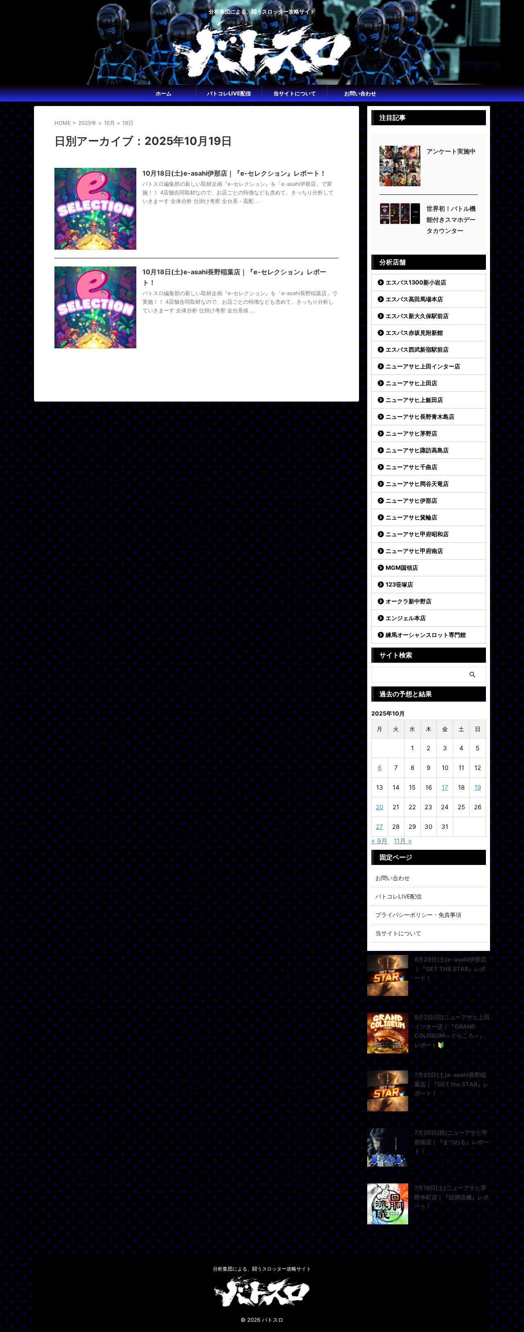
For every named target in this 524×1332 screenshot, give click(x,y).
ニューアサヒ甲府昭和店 (417, 534)
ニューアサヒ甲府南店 (414, 550)
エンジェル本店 (406, 617)
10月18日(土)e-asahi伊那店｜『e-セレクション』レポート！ (234, 173)
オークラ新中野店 (408, 601)
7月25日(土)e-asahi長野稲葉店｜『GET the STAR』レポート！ (451, 1084)
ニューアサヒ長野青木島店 (420, 416)
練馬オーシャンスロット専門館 (426, 634)
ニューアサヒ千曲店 (411, 466)
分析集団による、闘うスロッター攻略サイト (262, 1269)
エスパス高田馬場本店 (414, 299)
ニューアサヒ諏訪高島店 (417, 450)
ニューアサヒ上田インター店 (423, 366)
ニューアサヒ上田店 (411, 382)
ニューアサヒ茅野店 (411, 433)
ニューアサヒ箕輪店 (411, 517)
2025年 (87, 123)
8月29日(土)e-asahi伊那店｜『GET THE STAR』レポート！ (450, 968)
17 (445, 787)
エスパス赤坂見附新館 (414, 332)
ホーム (164, 93)
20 (379, 807)
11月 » (403, 841)
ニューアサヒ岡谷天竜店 (417, 483)
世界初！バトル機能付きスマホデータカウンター (451, 220)
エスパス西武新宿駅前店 (417, 349)
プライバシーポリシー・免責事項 (418, 914)
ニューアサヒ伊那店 (411, 500)
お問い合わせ (360, 93)
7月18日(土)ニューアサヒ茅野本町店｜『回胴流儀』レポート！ (451, 1197)
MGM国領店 (402, 567)
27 (379, 827)
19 (477, 787)
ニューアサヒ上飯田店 (414, 399)
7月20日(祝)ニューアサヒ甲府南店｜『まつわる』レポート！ (451, 1141)
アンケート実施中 (451, 151)
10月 (109, 123)
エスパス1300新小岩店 (416, 282)
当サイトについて (294, 93)
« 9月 (379, 841)
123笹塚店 (399, 584)
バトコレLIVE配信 (229, 93)
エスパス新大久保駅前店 (417, 315)
